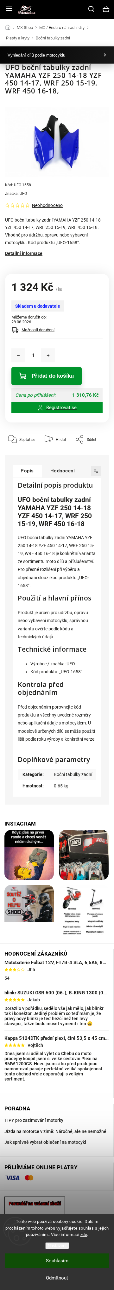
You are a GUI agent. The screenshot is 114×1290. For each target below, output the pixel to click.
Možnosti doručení (38, 329)
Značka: (16, 193)
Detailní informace (23, 253)
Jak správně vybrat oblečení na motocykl (45, 1142)
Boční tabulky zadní (73, 774)
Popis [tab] (27, 471)
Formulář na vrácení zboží (35, 1203)
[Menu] (9, 9)
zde (83, 1234)
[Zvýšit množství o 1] (48, 355)
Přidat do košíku (53, 376)
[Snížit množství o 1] (18, 355)
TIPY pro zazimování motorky (33, 1120)
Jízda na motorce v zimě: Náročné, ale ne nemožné (55, 1131)
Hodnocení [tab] (62, 471)
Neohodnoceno (47, 205)
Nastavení (57, 1245)
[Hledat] (91, 9)
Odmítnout (57, 1278)
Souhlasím (57, 1261)
